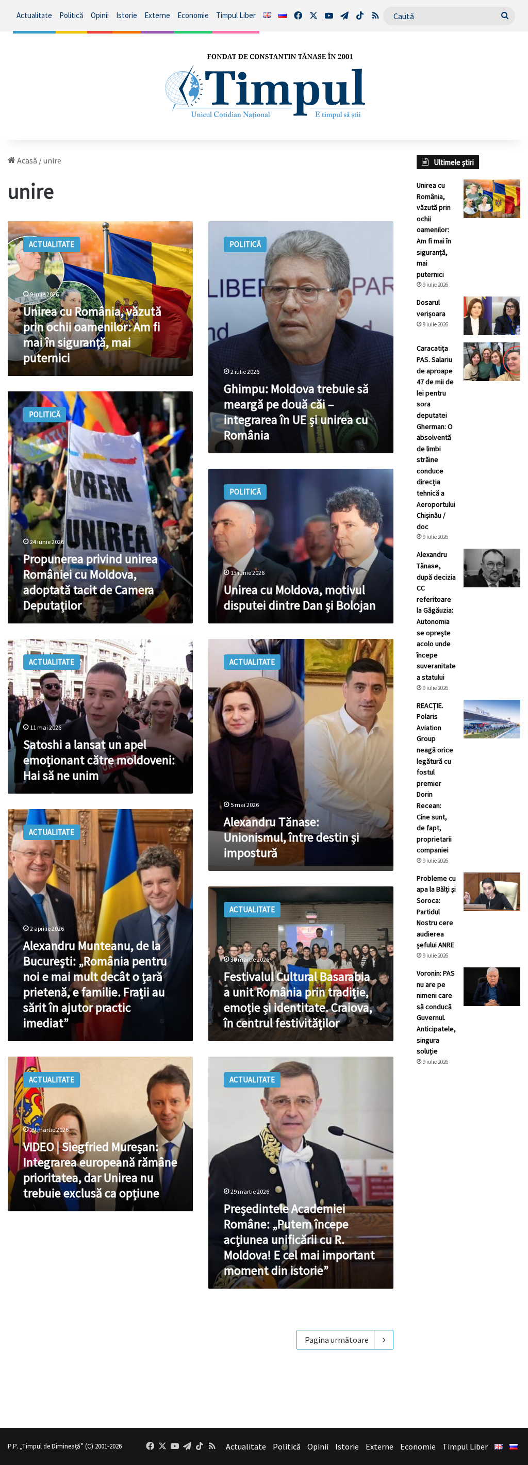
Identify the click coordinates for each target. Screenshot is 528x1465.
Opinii (100, 15)
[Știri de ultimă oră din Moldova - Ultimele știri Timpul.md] (264, 85)
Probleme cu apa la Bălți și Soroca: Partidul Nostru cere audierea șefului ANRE (436, 912)
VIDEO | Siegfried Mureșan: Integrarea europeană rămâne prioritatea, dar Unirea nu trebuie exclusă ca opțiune (100, 1170)
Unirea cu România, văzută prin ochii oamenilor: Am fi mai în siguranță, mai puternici (92, 334)
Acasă (26, 160)
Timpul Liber (236, 15)
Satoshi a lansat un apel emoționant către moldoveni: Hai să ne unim (99, 759)
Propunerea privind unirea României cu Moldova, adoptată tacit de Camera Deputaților (90, 582)
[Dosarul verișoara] (492, 316)
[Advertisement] (468, 1247)
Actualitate (34, 15)
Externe (157, 15)
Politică (71, 15)
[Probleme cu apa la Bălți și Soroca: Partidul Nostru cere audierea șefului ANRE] (492, 892)
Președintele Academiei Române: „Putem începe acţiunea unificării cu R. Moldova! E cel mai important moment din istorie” (299, 1239)
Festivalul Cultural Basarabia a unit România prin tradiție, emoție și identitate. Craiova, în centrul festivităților (298, 999)
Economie (193, 15)
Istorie (126, 15)
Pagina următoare (337, 1340)
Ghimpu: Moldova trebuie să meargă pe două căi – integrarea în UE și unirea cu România (296, 412)
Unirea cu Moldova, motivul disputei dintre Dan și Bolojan (300, 597)
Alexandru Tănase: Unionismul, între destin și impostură (291, 837)
